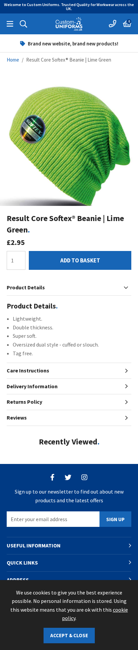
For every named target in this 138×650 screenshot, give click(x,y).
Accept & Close (69, 635)
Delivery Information (32, 386)
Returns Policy (24, 401)
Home (13, 60)
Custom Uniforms (69, 23)
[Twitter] (68, 477)
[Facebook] (52, 477)
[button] (127, 24)
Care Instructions (28, 370)
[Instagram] (84, 477)
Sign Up (115, 519)
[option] (69, 43)
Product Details (26, 287)
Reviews (17, 417)
